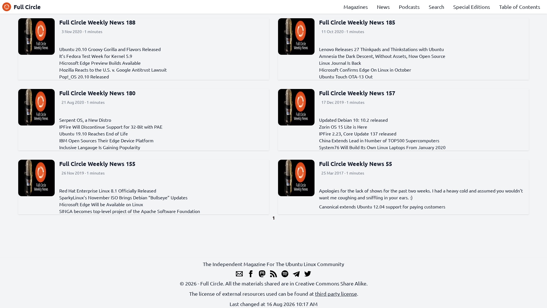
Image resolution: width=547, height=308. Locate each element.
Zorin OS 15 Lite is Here (343, 126)
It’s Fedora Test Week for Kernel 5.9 (95, 56)
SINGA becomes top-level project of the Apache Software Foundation (129, 211)
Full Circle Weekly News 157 (357, 93)
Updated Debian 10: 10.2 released (353, 120)
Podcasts (409, 7)
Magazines (356, 7)
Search (436, 7)
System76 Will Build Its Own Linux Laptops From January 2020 (382, 147)
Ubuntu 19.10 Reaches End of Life (93, 133)
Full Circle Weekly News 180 (97, 93)
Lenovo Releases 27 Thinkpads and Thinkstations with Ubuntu (381, 49)
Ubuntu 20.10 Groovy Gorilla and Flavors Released (110, 49)
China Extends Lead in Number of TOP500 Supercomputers (379, 140)
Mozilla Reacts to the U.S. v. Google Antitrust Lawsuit (113, 69)
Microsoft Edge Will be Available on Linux (101, 204)
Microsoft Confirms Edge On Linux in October (365, 69)
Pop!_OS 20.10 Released (84, 76)
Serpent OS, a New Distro (85, 120)
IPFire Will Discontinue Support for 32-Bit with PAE (110, 126)
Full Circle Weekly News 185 (357, 22)
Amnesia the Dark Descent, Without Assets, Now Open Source (382, 56)
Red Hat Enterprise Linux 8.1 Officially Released (107, 190)
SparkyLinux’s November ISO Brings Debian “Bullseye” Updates (123, 197)
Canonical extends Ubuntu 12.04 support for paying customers (382, 206)
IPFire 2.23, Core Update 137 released (357, 133)
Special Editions (471, 7)
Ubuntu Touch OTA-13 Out (346, 76)
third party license (336, 294)
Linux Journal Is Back (340, 63)
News (383, 7)
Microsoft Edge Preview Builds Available (100, 63)
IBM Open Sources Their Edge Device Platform (106, 140)
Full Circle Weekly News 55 (355, 163)
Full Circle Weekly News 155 (97, 163)
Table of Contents (519, 7)
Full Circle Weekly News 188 (97, 22)
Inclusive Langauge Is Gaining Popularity (99, 147)
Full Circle (27, 7)
